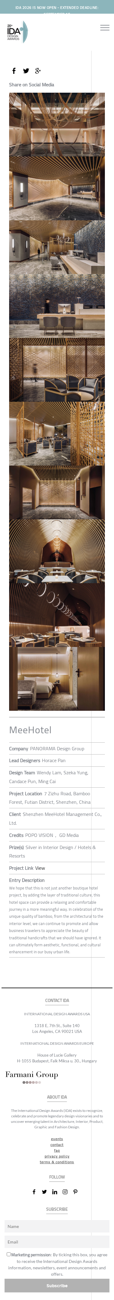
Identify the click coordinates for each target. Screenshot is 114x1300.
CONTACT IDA (57, 1000)
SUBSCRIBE (57, 1209)
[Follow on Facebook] (36, 1191)
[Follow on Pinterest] (78, 1191)
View (40, 867)
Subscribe (57, 1285)
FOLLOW (57, 1177)
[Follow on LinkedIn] (57, 1191)
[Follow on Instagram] (67, 1191)
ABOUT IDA (57, 1097)
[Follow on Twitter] (47, 1191)
